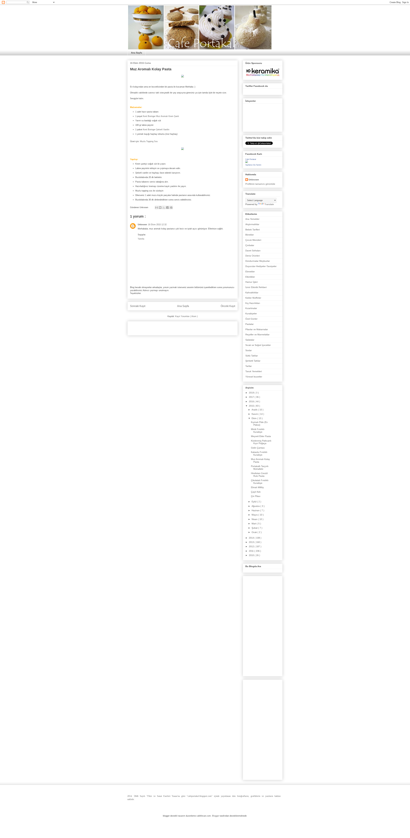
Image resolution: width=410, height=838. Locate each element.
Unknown (142, 224)
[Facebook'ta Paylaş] (167, 207)
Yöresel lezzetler (253, 376)
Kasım (255, 414)
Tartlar (248, 366)
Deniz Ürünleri (252, 255)
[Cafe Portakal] (246, 162)
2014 (252, 538)
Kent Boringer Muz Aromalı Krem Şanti (160, 116)
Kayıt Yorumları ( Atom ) (186, 316)
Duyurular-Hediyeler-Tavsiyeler (261, 266)
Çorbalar (249, 245)
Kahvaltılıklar (251, 292)
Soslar (248, 350)
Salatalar (249, 340)
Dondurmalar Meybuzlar (257, 261)
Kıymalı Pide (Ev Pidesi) (259, 423)
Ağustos (256, 506)
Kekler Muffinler (253, 298)
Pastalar (249, 324)
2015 (252, 406)
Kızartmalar (251, 308)
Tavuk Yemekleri (253, 371)
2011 (251, 551)
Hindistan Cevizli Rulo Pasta (259, 474)
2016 (252, 401)
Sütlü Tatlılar (251, 355)
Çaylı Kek (256, 492)
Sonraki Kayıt (137, 306)
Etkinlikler (250, 277)
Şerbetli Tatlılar (252, 360)
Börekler (249, 234)
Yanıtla (141, 239)
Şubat (255, 528)
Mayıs (255, 514)
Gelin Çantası (258, 447)
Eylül (254, 501)
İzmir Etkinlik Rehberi (256, 287)
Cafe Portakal (250, 159)
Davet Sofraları (253, 250)
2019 (252, 392)
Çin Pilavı (255, 496)
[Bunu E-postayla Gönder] (156, 207)
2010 (252, 555)
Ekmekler (250, 271)
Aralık (255, 409)
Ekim (254, 418)
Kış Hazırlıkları (252, 303)
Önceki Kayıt (228, 306)
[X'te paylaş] (163, 207)
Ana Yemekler (252, 219)
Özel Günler (251, 319)
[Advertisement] (167, 327)
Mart (254, 523)
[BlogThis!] (160, 207)
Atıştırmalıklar (252, 224)
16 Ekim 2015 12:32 (157, 224)
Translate (269, 204)
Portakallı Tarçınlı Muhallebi (259, 467)
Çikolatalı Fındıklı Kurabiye (259, 481)
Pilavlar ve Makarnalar (256, 329)
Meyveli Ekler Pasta (261, 436)
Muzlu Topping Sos (149, 141)
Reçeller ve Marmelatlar (257, 334)
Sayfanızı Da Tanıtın (253, 165)
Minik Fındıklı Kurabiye (257, 430)
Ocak (255, 532)
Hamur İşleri (251, 282)
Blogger (215, 816)
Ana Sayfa (136, 52)
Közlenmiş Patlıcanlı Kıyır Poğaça (261, 442)
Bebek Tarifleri (252, 229)
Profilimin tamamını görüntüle (260, 184)
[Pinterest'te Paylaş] (171, 207)
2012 (252, 546)
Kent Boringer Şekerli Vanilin (156, 129)
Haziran (256, 510)
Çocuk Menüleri (253, 240)
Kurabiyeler (251, 313)
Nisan (255, 519)
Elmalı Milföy (257, 487)
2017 (252, 397)
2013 (252, 542)
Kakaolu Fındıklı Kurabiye (259, 453)
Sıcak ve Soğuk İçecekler (258, 345)
